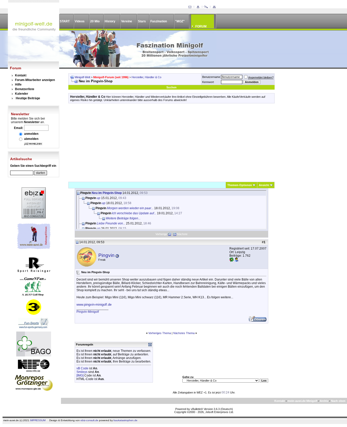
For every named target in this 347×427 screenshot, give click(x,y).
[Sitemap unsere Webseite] (214, 7)
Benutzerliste (24, 89)
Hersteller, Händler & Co (146, 77)
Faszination (158, 21)
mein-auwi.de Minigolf (302, 400)
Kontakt (20, 75)
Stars (142, 21)
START (65, 21)
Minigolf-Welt (82, 77)
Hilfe (18, 84)
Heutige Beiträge (28, 98)
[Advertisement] (171, 142)
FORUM (201, 26)
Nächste (182, 234)
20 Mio (95, 21)
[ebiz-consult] (34, 217)
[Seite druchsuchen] (206, 7)
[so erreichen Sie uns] (190, 7)
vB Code (82, 368)
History (110, 21)
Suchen (171, 87)
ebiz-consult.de (89, 420)
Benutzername (211, 76)
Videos (80, 21)
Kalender (21, 93)
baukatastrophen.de (125, 420)
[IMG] (80, 375)
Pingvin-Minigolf (87, 312)
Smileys (81, 372)
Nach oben (338, 400)
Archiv (324, 400)
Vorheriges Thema (159, 333)
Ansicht (264, 185)
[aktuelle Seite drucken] (198, 7)
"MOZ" (180, 21)
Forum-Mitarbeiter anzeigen (35, 80)
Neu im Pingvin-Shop (107, 193)
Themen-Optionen (239, 185)
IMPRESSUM (37, 420)
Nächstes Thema (184, 333)
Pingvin (106, 255)
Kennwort (208, 82)
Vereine (126, 21)
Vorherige (161, 234)
